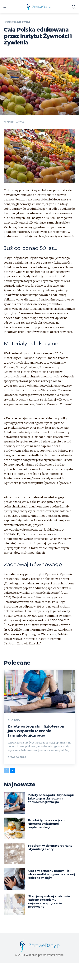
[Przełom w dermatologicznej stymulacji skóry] (14, 854)
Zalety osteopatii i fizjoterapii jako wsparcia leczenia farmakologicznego (36, 731)
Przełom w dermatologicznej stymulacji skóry (50, 847)
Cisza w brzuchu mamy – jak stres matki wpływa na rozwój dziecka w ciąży (51, 874)
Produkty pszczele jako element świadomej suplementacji (46, 823)
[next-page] (12, 770)
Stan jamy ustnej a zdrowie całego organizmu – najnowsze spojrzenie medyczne (49, 901)
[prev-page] (6, 770)
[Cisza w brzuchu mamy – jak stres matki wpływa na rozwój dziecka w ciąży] (14, 879)
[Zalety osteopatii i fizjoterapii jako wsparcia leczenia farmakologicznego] (39, 691)
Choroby (14, 720)
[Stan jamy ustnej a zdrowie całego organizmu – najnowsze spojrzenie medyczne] (14, 904)
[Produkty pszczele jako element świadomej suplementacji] (14, 828)
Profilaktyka (17, 22)
